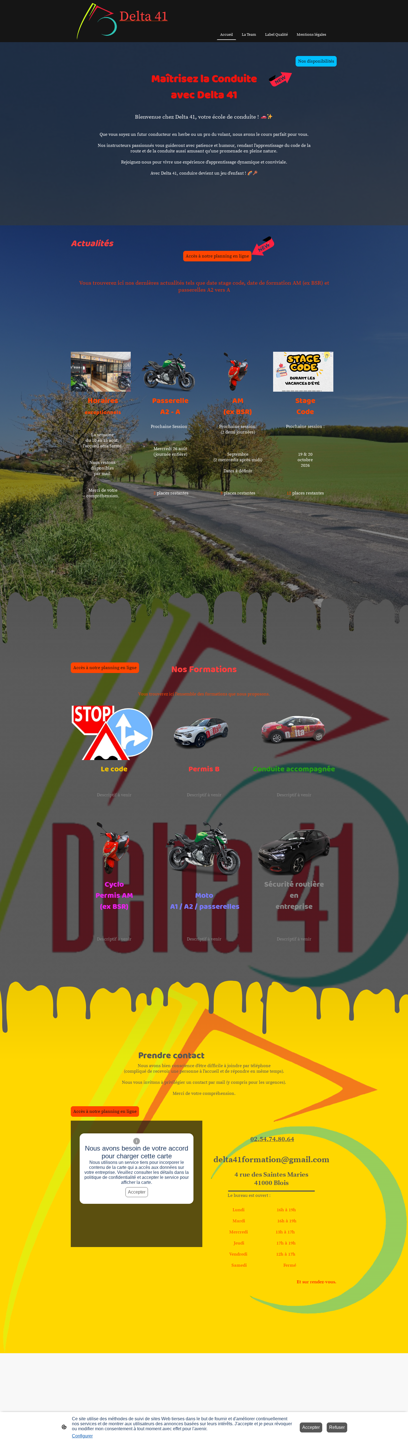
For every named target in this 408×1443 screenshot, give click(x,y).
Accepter (136, 1192)
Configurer (82, 1436)
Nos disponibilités (316, 61)
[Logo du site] (96, 20)
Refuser (337, 1427)
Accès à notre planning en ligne (217, 256)
